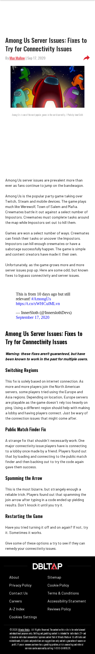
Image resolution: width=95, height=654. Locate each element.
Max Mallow (17, 58)
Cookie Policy (58, 585)
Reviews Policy (59, 609)
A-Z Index (17, 609)
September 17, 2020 (32, 317)
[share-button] (86, 58)
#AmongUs (41, 299)
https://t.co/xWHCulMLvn (38, 303)
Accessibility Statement (67, 601)
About (14, 577)
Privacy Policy (20, 585)
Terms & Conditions (63, 593)
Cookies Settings (23, 617)
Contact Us (18, 593)
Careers (15, 601)
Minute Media (24, 630)
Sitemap (54, 577)
